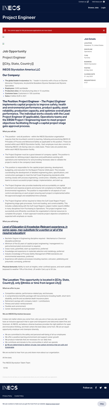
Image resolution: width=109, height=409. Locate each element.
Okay (102, 404)
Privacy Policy (7, 396)
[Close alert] (104, 30)
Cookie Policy (19, 396)
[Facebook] (96, 388)
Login (103, 8)
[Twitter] (101, 388)
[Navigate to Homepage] (11, 8)
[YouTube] (105, 388)
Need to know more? (53, 404)
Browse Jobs (93, 8)
